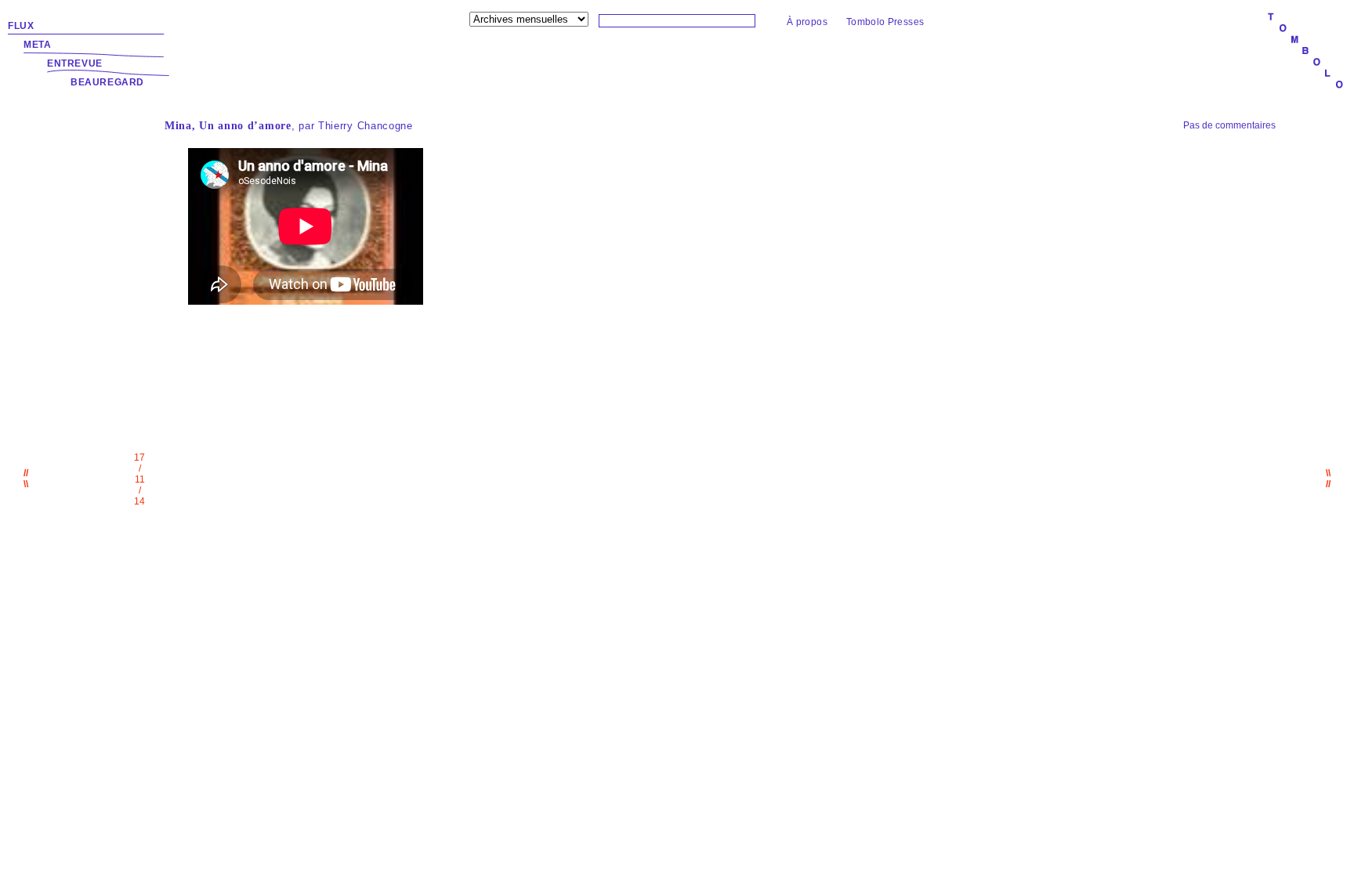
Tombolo (1305, 52)
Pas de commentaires (1229, 125)
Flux (21, 25)
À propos (807, 21)
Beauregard (107, 82)
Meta (37, 44)
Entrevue (75, 63)
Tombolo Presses (885, 21)
